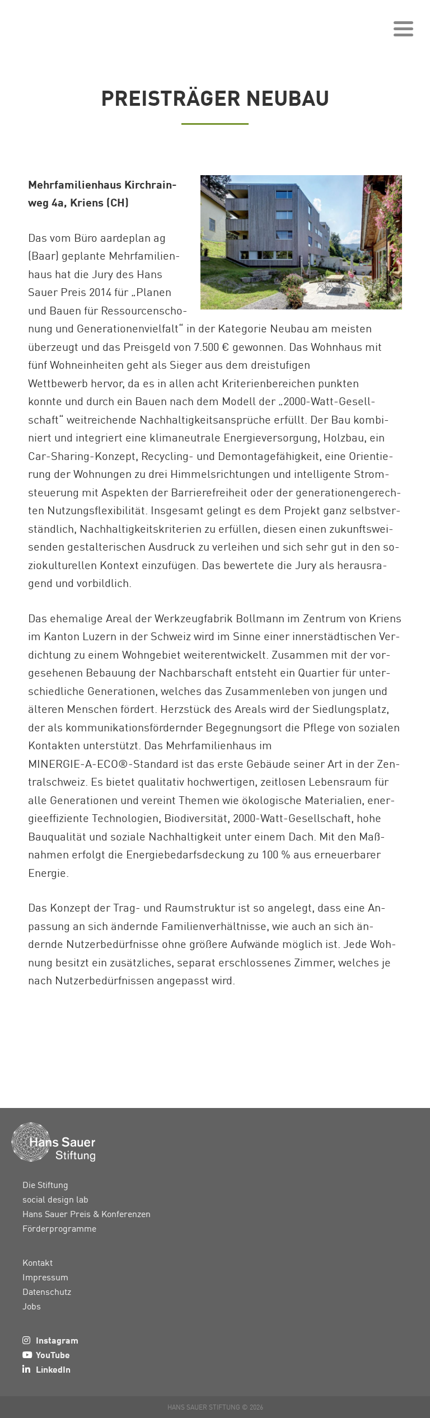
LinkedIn (53, 1369)
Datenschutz (46, 1291)
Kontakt (37, 1262)
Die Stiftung (45, 1184)
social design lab (55, 1199)
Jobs (31, 1306)
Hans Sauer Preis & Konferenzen (86, 1213)
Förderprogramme (59, 1228)
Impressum (45, 1277)
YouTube (53, 1354)
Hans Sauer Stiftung (67, 25)
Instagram (57, 1340)
